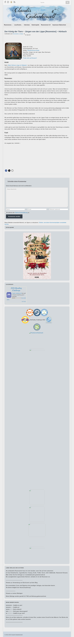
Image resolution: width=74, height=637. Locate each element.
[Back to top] (70, 633)
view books (24, 301)
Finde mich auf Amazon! (30, 58)
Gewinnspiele (35, 25)
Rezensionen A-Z (46, 25)
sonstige (21, 33)
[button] (6, 170)
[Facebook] (5, 2)
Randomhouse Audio (33, 50)
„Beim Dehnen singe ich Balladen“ (17, 65)
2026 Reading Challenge (16, 289)
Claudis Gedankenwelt (17, 293)
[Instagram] (8, 2)
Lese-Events (17, 25)
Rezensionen (8, 25)
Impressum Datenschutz (59, 25)
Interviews (27, 25)
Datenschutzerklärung (21, 212)
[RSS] (14, 2)
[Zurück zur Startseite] (37, 14)
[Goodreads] (11, 2)
